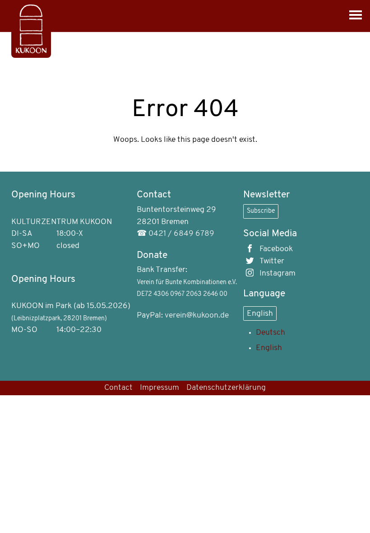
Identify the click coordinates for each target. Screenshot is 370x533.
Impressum (159, 388)
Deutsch (270, 333)
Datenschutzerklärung (226, 388)
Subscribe (261, 211)
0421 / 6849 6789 (181, 234)
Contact (118, 388)
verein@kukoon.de (197, 315)
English (260, 314)
